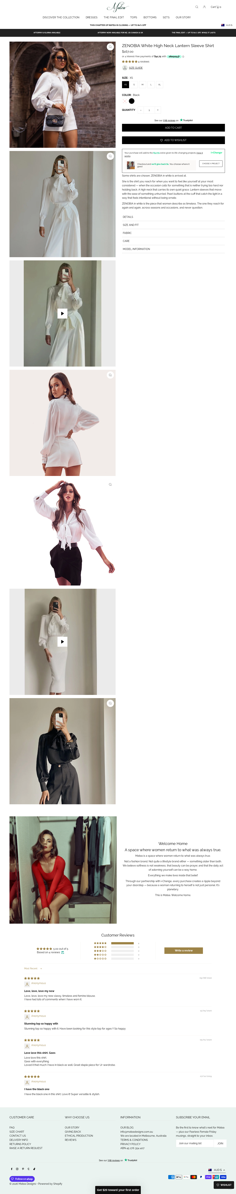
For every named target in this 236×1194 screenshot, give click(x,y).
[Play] (62, 314)
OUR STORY (72, 1127)
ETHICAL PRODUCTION (79, 1135)
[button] (130, 61)
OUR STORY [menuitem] (183, 17)
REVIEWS (70, 1139)
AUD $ (229, 25)
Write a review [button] (184, 950)
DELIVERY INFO (18, 1139)
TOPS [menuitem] (133, 17)
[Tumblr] (29, 1169)
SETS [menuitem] (166, 17)
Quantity (128, 109)
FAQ (11, 1127)
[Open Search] (197, 6)
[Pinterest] (23, 1169)
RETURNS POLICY (20, 1144)
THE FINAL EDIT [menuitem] (114, 17)
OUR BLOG (126, 1127)
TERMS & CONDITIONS (134, 1139)
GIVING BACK (73, 1131)
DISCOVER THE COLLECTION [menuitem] (61, 17)
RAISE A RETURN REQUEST (26, 1148)
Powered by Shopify (50, 1183)
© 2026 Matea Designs (23, 1183)
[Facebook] (11, 1169)
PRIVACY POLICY (130, 1144)
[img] (32, 978)
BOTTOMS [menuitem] (150, 17)
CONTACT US (17, 1135)
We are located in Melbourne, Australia (143, 1135)
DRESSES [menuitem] (92, 17)
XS (125, 84)
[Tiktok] (34, 1169)
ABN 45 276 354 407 (132, 1148)
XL (159, 84)
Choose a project (211, 164)
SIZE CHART (16, 1131)
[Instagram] (17, 1169)
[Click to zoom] (110, 46)
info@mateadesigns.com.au (136, 1131)
